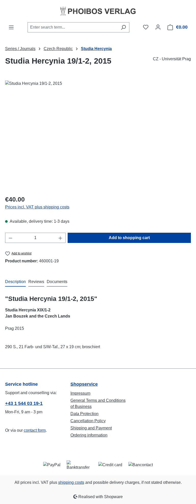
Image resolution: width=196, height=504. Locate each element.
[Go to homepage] (98, 11)
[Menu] (11, 27)
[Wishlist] (146, 27)
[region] (98, 135)
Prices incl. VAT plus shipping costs (37, 207)
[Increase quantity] (60, 238)
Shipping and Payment (91, 428)
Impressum (80, 393)
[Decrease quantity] (10, 238)
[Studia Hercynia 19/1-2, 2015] (98, 135)
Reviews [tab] (36, 281)
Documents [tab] (57, 281)
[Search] (123, 27)
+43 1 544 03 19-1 (24, 403)
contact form (35, 430)
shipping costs (71, 482)
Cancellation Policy (88, 421)
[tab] (15, 282)
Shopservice (84, 384)
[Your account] (158, 27)
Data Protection (84, 414)
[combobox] (73, 27)
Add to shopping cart (129, 238)
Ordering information (88, 435)
